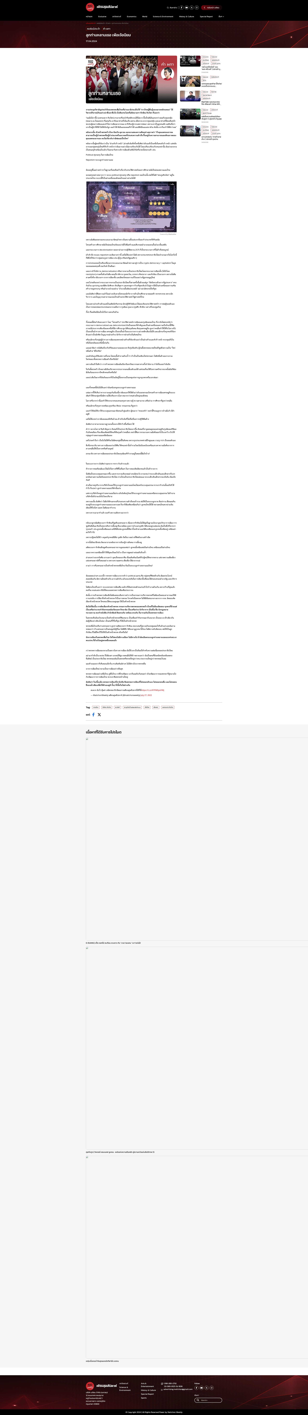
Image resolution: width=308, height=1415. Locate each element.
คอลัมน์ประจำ (93, 29)
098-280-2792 (170, 1383)
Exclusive (102, 16)
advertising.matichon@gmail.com (178, 1389)
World (144, 16)
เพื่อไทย (147, 707)
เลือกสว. (155, 707)
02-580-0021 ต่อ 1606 (173, 1386)
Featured (214, 57)
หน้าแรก (89, 16)
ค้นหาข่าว (173, 7)
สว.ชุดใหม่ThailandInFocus (132, 707)
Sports (144, 1397)
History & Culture (186, 16)
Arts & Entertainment (147, 1385)
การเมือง (95, 707)
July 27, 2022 (146, 695)
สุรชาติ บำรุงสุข (207, 113)
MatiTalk (213, 92)
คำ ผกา (106, 29)
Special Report (206, 16)
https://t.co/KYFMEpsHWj (152, 690)
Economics (131, 16)
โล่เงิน (204, 80)
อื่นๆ (220, 16)
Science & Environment (163, 16)
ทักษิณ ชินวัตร (107, 707)
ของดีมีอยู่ (206, 60)
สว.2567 (117, 707)
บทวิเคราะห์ (116, 16)
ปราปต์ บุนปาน (216, 63)
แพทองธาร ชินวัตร (167, 707)
